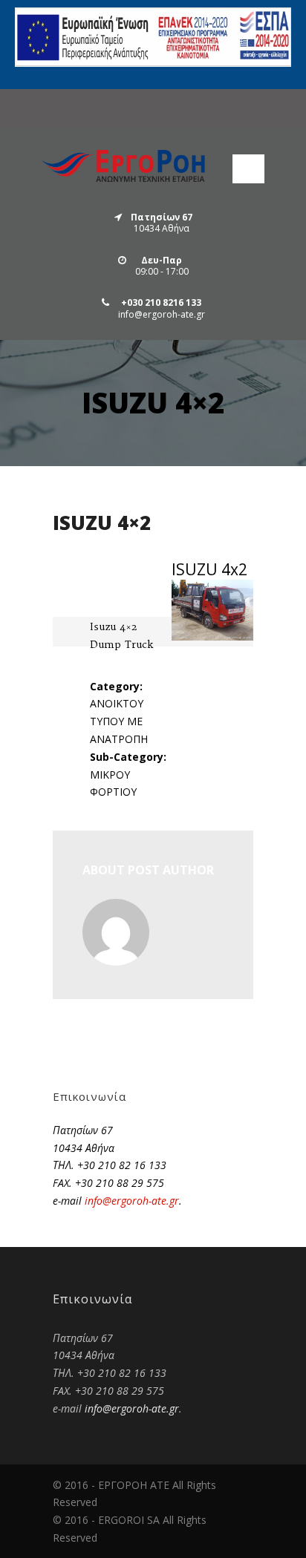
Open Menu (248, 168)
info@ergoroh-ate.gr (132, 1201)
